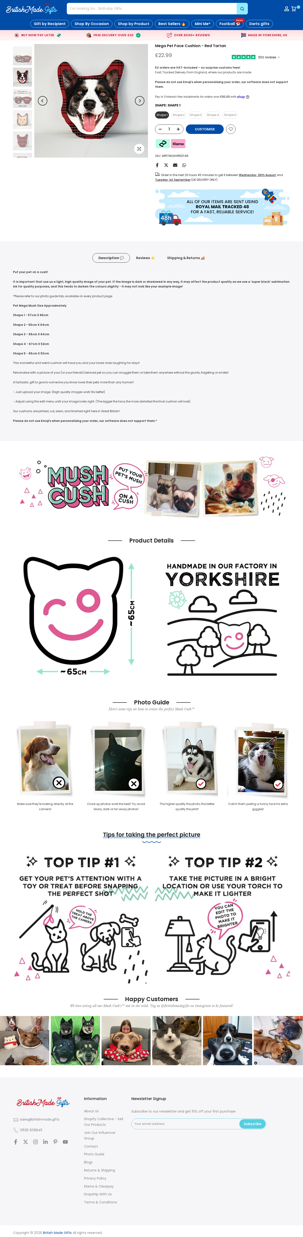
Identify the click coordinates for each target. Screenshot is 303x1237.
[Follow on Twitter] (25, 1142)
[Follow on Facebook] (15, 1142)
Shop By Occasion (92, 23)
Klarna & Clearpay (99, 1186)
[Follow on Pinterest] (55, 1142)
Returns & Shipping (99, 1170)
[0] (293, 8)
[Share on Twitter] (166, 165)
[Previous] (42, 101)
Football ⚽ (231, 23)
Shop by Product (133, 23)
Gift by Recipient (50, 23)
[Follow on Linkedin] (45, 1142)
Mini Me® (202, 23)
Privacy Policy (95, 1178)
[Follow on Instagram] (35, 1142)
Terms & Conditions (100, 1202)
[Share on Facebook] (157, 165)
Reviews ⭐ (145, 258)
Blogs (88, 1162)
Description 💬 (111, 258)
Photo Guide (94, 1154)
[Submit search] (242, 8)
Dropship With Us (98, 1194)
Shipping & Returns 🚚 (186, 258)
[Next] (139, 101)
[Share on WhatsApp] (184, 165)
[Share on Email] (175, 165)
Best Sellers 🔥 (172, 23)
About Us (91, 1111)
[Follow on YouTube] (65, 1142)
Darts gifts (259, 23)
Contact (91, 1146)
